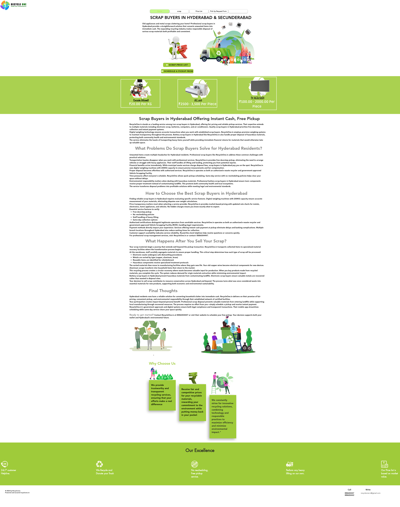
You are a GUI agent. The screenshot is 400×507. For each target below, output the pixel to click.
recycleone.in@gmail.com (370, 493)
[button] (178, 379)
